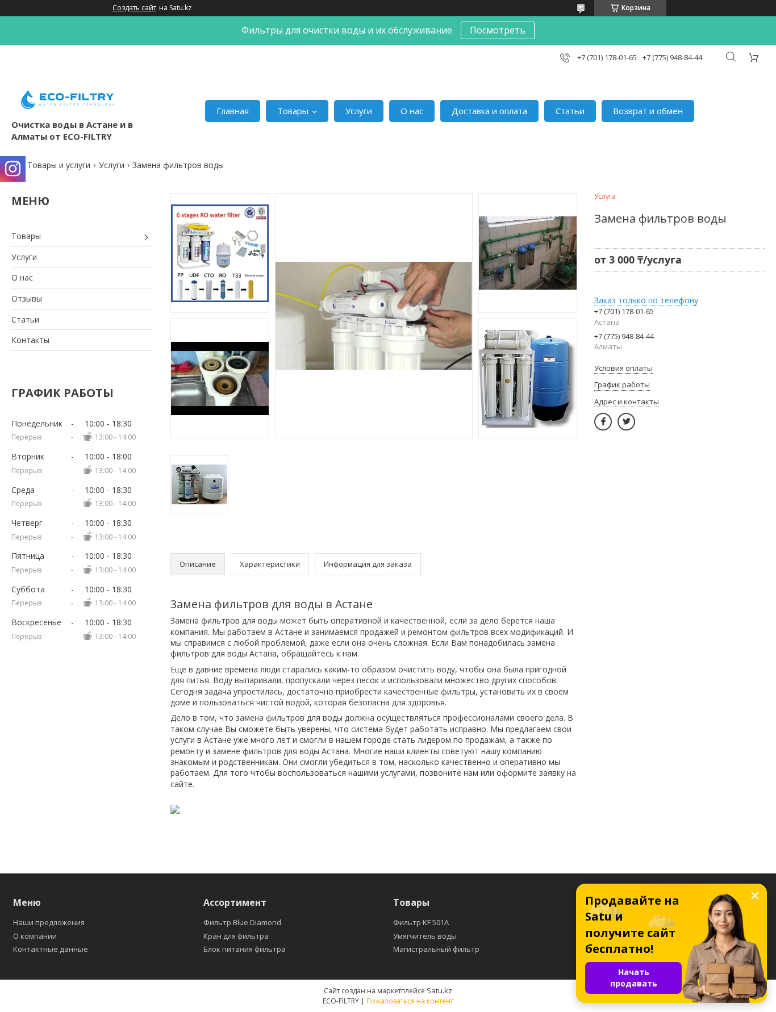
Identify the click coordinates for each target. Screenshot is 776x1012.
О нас (411, 110)
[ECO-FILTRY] (68, 99)
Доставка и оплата (489, 110)
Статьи (570, 110)
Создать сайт (134, 8)
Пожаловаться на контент (409, 1001)
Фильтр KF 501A (421, 922)
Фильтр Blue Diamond (242, 922)
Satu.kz (439, 990)
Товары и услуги (58, 165)
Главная (232, 110)
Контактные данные (50, 949)
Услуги (358, 110)
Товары (292, 110)
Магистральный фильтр (436, 949)
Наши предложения (49, 922)
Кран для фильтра (236, 936)
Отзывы (26, 298)
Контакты (30, 339)
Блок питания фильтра (244, 949)
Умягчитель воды (425, 936)
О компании (35, 936)
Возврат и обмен (648, 110)
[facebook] (603, 421)
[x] (626, 421)
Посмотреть (497, 30)
